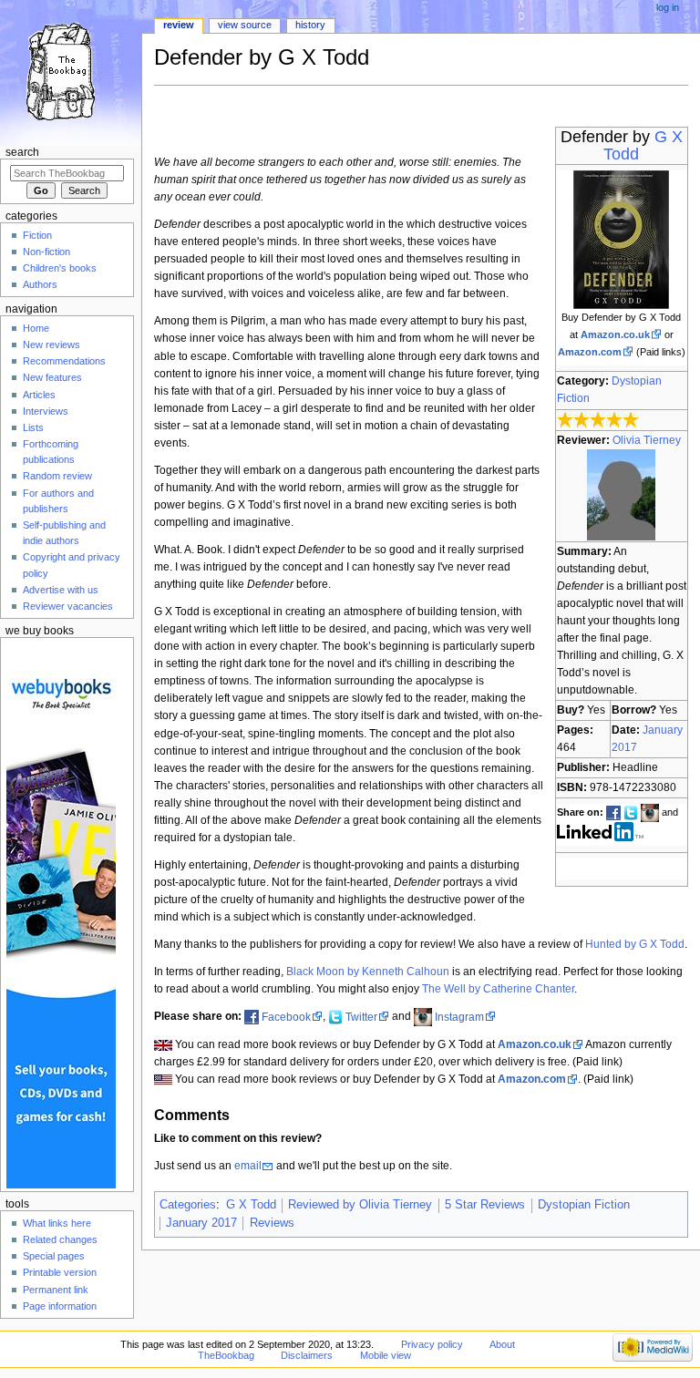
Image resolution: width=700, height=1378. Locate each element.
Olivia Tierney (646, 440)
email (248, 1165)
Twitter (361, 1017)
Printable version (60, 1272)
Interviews (45, 411)
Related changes (60, 1239)
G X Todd (251, 1204)
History (310, 24)
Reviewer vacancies (68, 606)
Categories (188, 1204)
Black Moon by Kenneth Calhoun (367, 971)
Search (22, 152)
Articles (39, 394)
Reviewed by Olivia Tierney (360, 1204)
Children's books (60, 267)
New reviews (51, 344)
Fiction (37, 235)
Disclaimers (307, 1355)
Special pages (54, 1255)
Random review (57, 475)
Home (36, 328)
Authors (40, 284)
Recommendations (64, 360)
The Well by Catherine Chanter (498, 988)
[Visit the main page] (70, 70)
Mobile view (385, 1355)
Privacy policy (432, 1344)
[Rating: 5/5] (598, 419)
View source (245, 24)
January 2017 (201, 1223)
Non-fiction (46, 251)
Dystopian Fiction (584, 1204)
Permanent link (55, 1289)
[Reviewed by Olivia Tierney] (621, 494)
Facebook (286, 1017)
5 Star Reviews (485, 1204)
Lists (33, 427)
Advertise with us (60, 589)
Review (178, 24)
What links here (57, 1223)
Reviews (272, 1223)
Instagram (459, 1017)
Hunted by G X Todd (635, 944)
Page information (60, 1306)
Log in (667, 7)
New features (52, 377)
